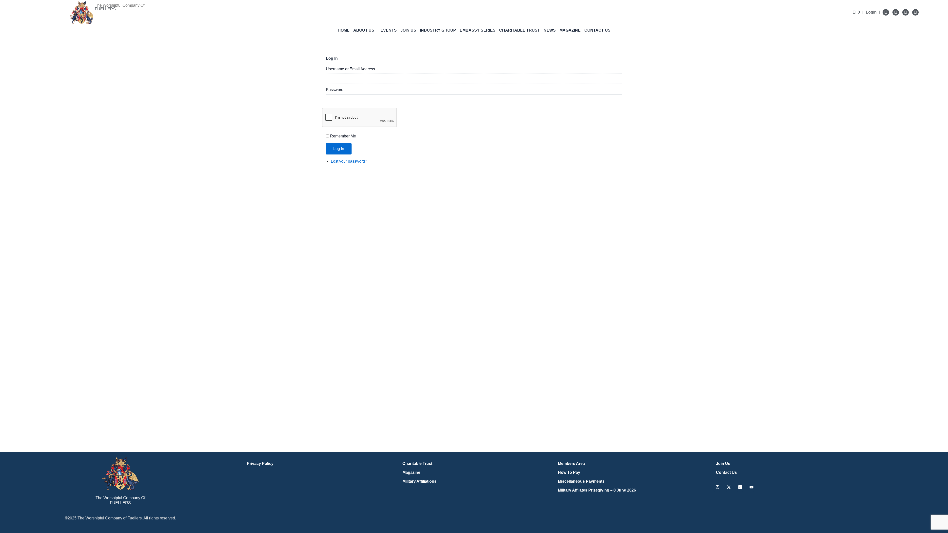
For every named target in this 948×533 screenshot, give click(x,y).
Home (344, 30)
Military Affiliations (419, 481)
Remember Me (343, 136)
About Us (363, 30)
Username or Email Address (350, 69)
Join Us (408, 30)
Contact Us (597, 30)
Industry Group (438, 30)
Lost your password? (349, 161)
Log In (338, 149)
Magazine (570, 30)
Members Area (571, 463)
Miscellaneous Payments (581, 481)
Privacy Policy (260, 463)
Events (388, 30)
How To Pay (569, 472)
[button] (365, 30)
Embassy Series (477, 30)
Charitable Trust (519, 30)
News (550, 30)
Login (871, 12)
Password (334, 90)
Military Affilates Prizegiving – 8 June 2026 (597, 490)
